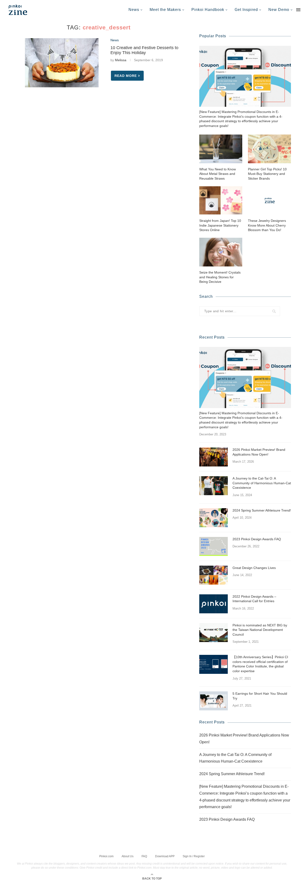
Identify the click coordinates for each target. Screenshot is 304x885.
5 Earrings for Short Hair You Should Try (260, 696)
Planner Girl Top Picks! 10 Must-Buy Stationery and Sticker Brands (267, 173)
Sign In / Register (194, 856)
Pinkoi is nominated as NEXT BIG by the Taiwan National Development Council (260, 629)
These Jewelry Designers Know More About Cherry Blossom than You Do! (267, 225)
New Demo (278, 10)
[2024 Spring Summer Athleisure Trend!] (213, 517)
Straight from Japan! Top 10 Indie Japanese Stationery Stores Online (220, 225)
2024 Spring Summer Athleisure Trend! (262, 510)
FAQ (144, 856)
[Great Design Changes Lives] (213, 575)
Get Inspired (246, 10)
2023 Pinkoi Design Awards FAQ (257, 539)
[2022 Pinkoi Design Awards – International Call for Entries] (213, 603)
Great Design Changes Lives (254, 568)
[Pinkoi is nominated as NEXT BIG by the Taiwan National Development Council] (213, 632)
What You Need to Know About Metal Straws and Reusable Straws (217, 173)
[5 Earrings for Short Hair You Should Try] (213, 700)
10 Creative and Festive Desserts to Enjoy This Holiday (144, 50)
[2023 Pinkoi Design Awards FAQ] (213, 546)
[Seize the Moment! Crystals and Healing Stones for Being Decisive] (220, 252)
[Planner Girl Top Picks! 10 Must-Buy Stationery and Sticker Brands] (269, 149)
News (133, 10)
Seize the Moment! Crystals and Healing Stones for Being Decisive (220, 277)
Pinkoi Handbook (207, 10)
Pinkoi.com (106, 856)
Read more (125, 76)
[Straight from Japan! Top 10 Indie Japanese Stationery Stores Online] (220, 200)
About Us (127, 856)
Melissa (120, 60)
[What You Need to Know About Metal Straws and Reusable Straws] (220, 149)
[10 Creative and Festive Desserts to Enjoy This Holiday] (62, 62)
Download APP (165, 856)
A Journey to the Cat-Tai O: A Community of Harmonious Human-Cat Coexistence (262, 482)
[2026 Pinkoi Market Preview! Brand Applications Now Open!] (213, 456)
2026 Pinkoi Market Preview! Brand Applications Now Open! (259, 452)
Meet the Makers (165, 10)
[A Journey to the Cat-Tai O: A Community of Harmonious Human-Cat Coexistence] (213, 485)
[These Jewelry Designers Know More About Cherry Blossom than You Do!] (269, 200)
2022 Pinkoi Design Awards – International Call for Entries (254, 599)
